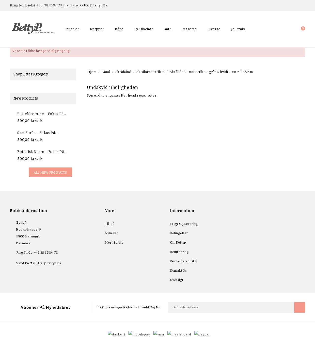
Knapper (97, 29)
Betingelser (179, 233)
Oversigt (176, 280)
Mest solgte (114, 242)
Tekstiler (72, 29)
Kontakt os (178, 270)
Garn (168, 29)
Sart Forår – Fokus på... (37, 133)
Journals (238, 29)
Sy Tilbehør (143, 29)
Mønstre (189, 29)
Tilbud (109, 224)
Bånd (119, 29)
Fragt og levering (184, 224)
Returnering (179, 252)
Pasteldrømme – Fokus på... (41, 114)
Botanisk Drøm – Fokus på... (41, 152)
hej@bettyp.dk (49, 263)
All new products (50, 172)
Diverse (213, 29)
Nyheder (111, 233)
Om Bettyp (178, 242)
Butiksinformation (28, 210)
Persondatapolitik (183, 261)
